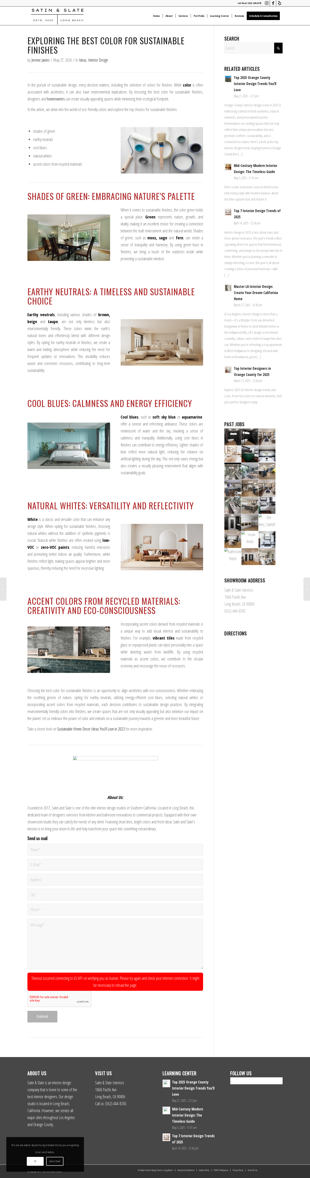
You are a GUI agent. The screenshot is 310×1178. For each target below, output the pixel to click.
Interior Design (98, 60)
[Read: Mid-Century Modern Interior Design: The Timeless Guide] (228, 167)
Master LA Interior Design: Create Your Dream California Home (256, 292)
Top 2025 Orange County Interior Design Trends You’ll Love (255, 83)
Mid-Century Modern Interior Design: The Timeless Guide (187, 1115)
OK (35, 1161)
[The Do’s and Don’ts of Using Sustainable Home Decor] (306, 589)
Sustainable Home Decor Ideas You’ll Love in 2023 (91, 729)
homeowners (56, 99)
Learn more (54, 1161)
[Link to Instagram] (267, 3)
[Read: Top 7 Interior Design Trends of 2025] (228, 212)
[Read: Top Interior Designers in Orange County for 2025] (228, 370)
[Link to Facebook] (273, 3)
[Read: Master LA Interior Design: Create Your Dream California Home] (228, 288)
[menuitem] (156, 16)
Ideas (82, 60)
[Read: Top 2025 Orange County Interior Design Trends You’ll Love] (228, 79)
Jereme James (40, 60)
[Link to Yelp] (279, 3)
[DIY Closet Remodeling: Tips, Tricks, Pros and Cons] (3, 589)
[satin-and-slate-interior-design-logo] (57, 16)
